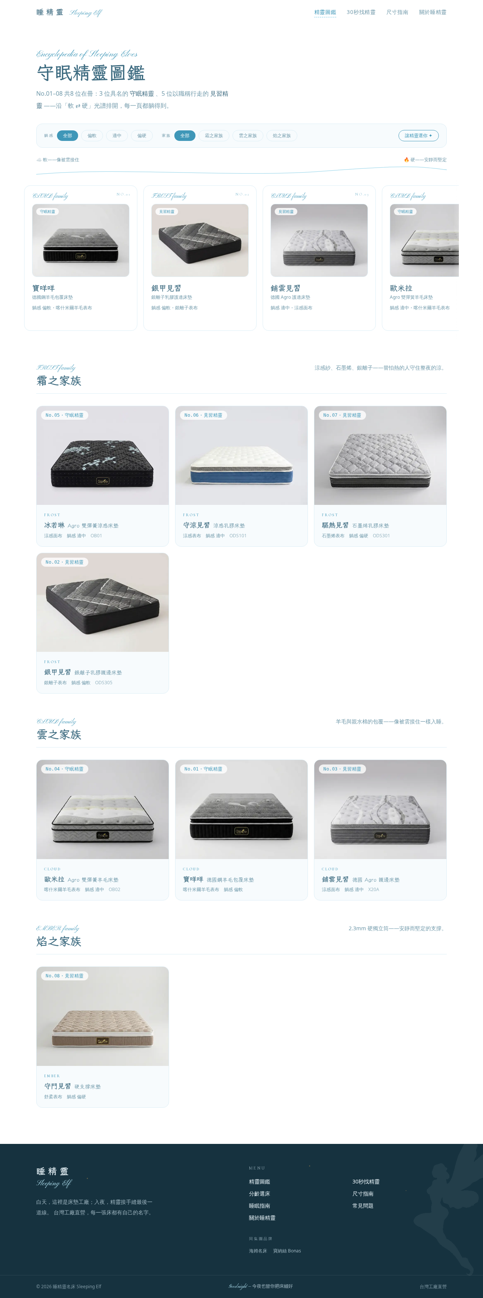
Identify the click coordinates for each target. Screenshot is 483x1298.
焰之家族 (282, 135)
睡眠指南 (259, 1205)
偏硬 (141, 135)
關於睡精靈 (433, 11)
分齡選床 (259, 1193)
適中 (117, 135)
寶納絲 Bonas (287, 1251)
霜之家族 (214, 135)
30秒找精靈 (361, 11)
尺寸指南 (397, 11)
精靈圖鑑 (325, 11)
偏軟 (92, 135)
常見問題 (363, 1205)
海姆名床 (258, 1251)
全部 (67, 135)
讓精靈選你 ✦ (418, 135)
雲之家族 (248, 135)
